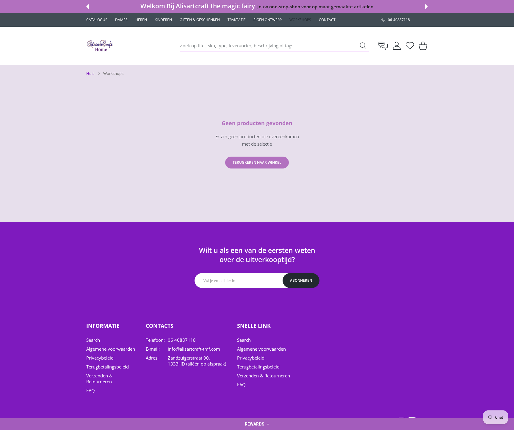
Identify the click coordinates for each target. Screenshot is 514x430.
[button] (257, 424)
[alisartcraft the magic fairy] (101, 46)
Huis (90, 73)
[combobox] (274, 45)
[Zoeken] (363, 45)
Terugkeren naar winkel (257, 162)
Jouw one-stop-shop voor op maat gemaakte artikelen (315, 7)
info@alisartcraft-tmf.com (194, 349)
